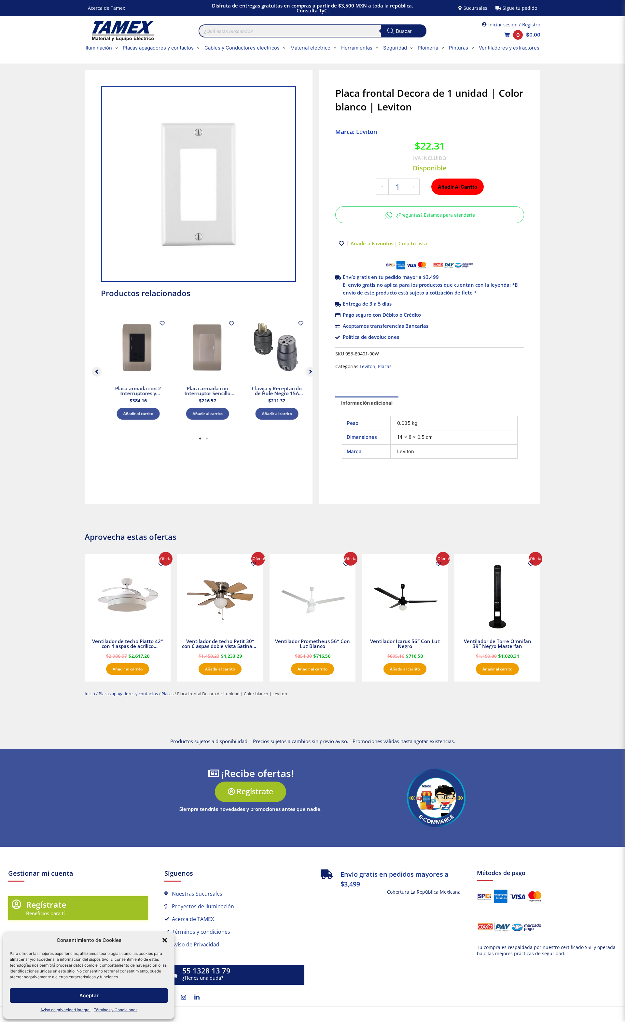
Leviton (367, 366)
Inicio (90, 694)
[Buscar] (403, 30)
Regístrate (46, 904)
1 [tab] (200, 438)
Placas (385, 366)
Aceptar (89, 995)
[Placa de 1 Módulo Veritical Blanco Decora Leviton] (198, 184)
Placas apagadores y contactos (128, 694)
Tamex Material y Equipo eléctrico (122, 31)
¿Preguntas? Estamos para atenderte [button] (435, 215)
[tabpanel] (134, 370)
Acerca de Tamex (106, 8)
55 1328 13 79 (206, 970)
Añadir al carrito (135, 413)
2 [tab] (206, 438)
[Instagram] (183, 997)
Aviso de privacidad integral (65, 1009)
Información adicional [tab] (367, 403)
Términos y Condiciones (115, 1009)
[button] (164, 940)
